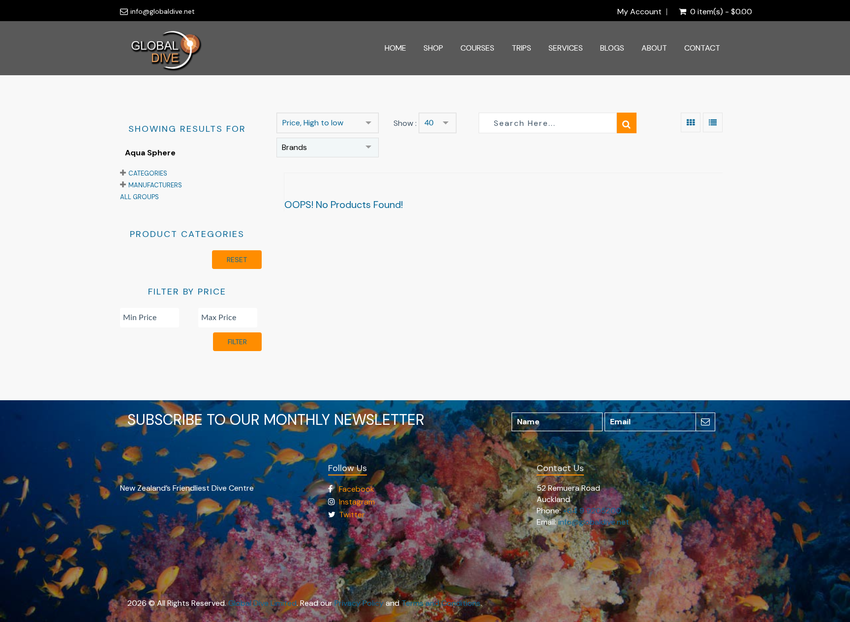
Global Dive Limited (262, 603)
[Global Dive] (166, 48)
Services (565, 48)
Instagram (357, 502)
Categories (147, 173)
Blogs (612, 48)
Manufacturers (155, 185)
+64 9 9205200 (592, 510)
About (654, 48)
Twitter (352, 514)
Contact (702, 48)
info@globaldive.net (162, 11)
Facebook (356, 489)
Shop (433, 48)
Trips (521, 48)
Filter (237, 341)
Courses (477, 48)
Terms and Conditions (441, 603)
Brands (294, 147)
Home (395, 48)
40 (429, 123)
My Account (639, 11)
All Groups (139, 197)
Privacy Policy (359, 603)
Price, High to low (312, 123)
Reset (237, 259)
